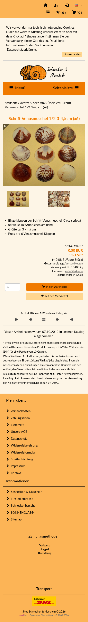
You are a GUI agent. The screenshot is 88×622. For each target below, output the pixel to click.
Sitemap (15, 519)
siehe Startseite (74, 271)
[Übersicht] (43, 319)
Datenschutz (18, 438)
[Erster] (16, 319)
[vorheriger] (30, 319)
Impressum (17, 466)
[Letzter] (71, 319)
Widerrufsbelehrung (23, 445)
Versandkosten (74, 263)
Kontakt (15, 473)
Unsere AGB (18, 431)
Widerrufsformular (22, 452)
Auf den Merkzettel (56, 296)
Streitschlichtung (21, 459)
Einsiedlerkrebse (21, 498)
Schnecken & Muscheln (25, 491)
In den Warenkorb (56, 287)
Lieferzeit (16, 425)
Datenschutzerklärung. (22, 49)
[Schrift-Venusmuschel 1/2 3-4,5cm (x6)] (18, 199)
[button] (78, 5)
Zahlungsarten (19, 418)
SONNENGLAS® (21, 512)
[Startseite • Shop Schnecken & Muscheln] (44, 72)
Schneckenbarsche (22, 505)
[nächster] (57, 319)
